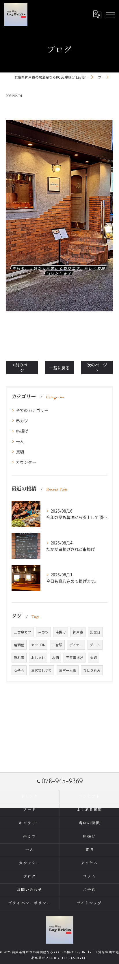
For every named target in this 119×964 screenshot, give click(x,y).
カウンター (26, 462)
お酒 (55, 657)
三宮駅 (57, 644)
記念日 (95, 632)
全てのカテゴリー (32, 410)
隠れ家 (19, 657)
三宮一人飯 (67, 670)
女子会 (19, 670)
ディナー (76, 644)
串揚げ (22, 431)
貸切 (20, 452)
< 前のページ (21, 367)
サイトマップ (89, 903)
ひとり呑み (92, 670)
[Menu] (110, 14)
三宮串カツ (22, 632)
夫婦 (93, 657)
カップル (38, 644)
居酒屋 (19, 644)
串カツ (22, 421)
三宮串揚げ (74, 657)
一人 (20, 441)
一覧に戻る (59, 368)
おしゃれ (38, 657)
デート (95, 644)
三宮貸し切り (41, 670)
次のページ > (97, 367)
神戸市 (78, 632)
